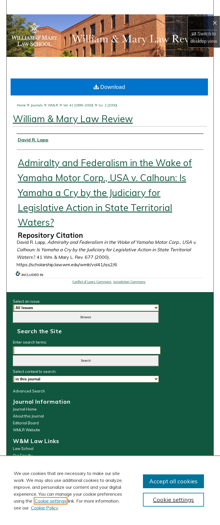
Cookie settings (50, 501)
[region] (110, 490)
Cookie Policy (44, 508)
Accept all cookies (173, 481)
